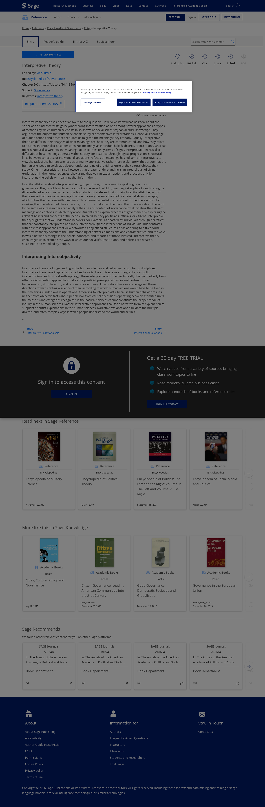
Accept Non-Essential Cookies (169, 102)
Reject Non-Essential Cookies (134, 102)
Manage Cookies (92, 102)
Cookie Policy (164, 92)
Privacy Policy (150, 92)
